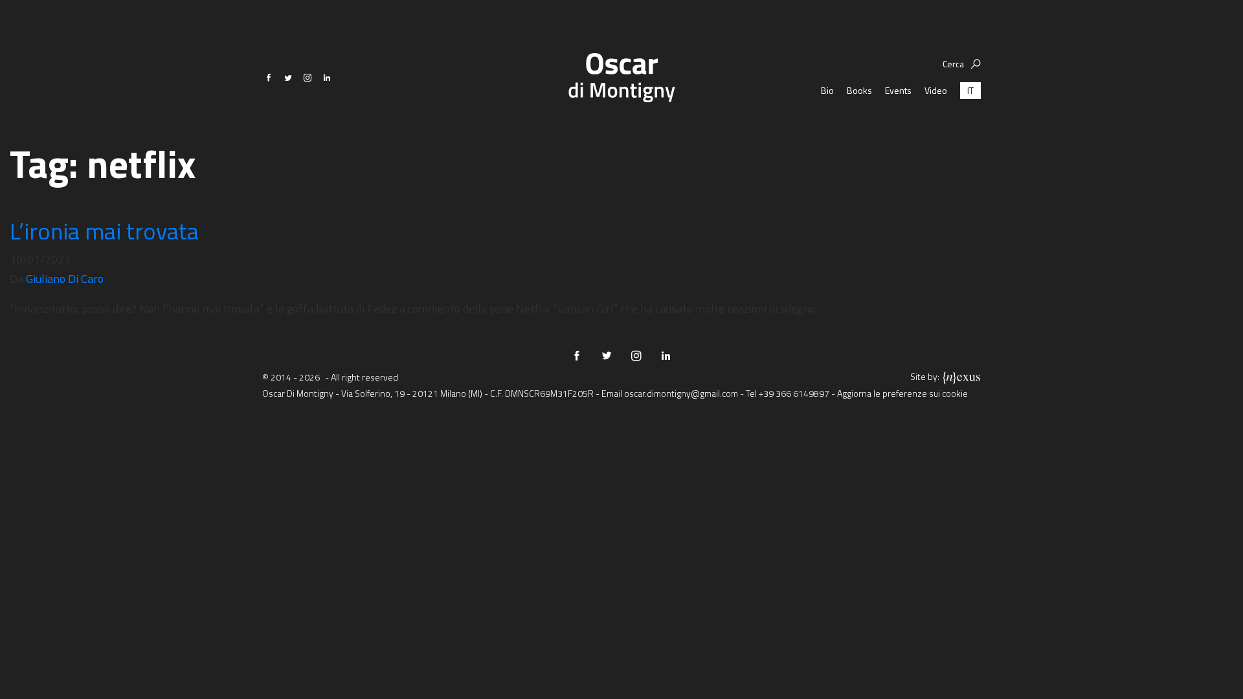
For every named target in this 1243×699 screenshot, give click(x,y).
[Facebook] (268, 77)
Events (898, 90)
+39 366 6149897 (794, 393)
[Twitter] (288, 77)
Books (859, 90)
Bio (827, 90)
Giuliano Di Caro (65, 278)
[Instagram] (307, 77)
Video (935, 90)
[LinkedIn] (326, 77)
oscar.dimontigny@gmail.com (681, 393)
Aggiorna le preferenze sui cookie (902, 393)
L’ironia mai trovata (104, 231)
